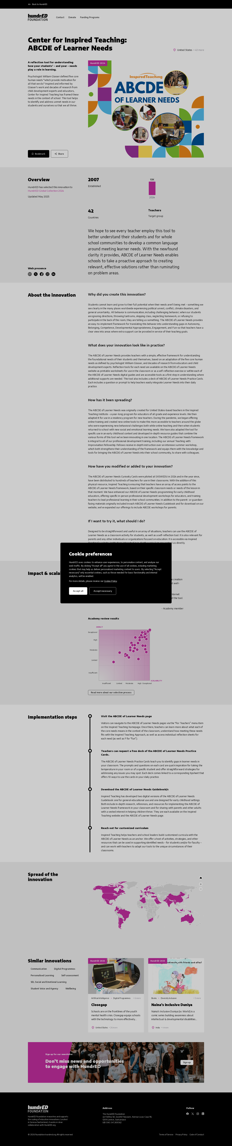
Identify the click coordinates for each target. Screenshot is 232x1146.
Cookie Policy (110, 581)
